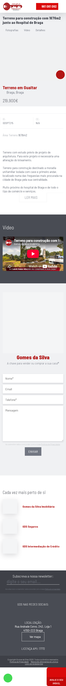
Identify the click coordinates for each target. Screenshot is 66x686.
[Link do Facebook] (17, 613)
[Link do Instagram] (28, 613)
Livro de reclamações (34, 664)
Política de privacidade (52, 589)
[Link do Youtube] (49, 613)
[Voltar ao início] (13, 6)
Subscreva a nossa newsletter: (33, 576)
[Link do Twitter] (39, 613)
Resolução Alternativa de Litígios (44, 662)
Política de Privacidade (50, 444)
